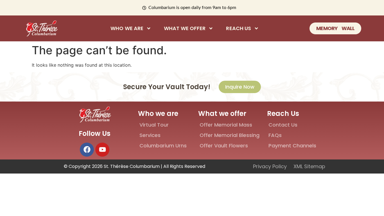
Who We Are (126, 28)
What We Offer (184, 28)
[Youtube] (102, 150)
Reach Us (238, 28)
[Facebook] (87, 150)
